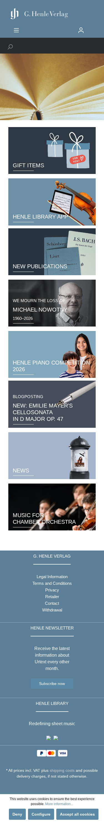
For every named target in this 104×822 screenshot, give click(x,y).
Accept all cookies (77, 814)
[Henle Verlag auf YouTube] (47, 786)
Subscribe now (52, 683)
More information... (59, 804)
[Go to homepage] (52, 14)
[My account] (81, 30)
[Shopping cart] (90, 28)
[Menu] (16, 30)
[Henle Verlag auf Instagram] (52, 786)
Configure (41, 814)
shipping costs (62, 770)
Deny (17, 814)
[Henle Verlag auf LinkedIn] (56, 786)
